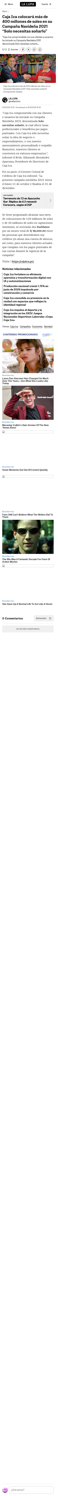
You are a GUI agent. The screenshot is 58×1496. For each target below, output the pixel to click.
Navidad (48, 326)
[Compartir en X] (28, 49)
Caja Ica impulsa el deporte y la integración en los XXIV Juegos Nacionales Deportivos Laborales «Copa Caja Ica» (28, 315)
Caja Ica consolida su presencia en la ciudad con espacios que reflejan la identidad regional (26, 301)
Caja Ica (14, 326)
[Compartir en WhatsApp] (34, 49)
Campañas (25, 326)
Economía (37, 326)
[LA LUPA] (28, 4)
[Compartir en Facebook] (23, 49)
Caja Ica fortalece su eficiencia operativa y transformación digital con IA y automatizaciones (27, 277)
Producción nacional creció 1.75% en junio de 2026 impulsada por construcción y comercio (26, 289)
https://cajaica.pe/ (23, 261)
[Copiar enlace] (40, 49)
